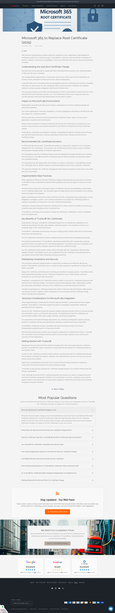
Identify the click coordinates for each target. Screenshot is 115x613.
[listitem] (57, 416)
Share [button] (25, 51)
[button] (26, 6)
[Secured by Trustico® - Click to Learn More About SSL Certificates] (4, 608)
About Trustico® (52, 582)
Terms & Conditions (43, 609)
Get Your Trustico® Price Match (57, 543)
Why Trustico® (40, 582)
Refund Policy (65, 609)
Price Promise (62, 582)
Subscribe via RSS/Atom (58, 512)
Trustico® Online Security (21, 609)
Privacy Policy (33, 609)
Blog (75, 582)
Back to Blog (59, 389)
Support (70, 582)
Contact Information (55, 609)
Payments (82, 582)
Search (32, 582)
